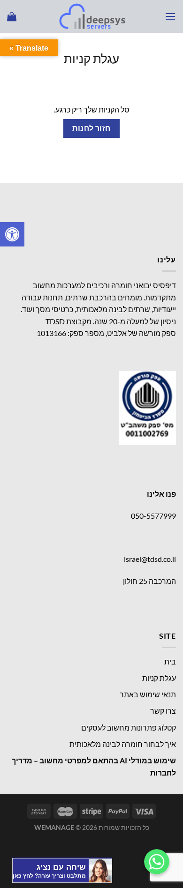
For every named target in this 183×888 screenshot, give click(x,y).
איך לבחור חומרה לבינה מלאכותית (122, 743)
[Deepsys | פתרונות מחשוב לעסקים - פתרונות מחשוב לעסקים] (91, 16)
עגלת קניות (91, 59)
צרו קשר (163, 710)
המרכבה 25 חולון (149, 580)
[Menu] (170, 16)
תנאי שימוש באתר (148, 694)
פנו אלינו (161, 493)
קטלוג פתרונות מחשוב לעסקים (128, 727)
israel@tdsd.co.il (150, 558)
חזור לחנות (91, 128)
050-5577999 (153, 515)
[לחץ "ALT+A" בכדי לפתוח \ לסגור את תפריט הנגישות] (12, 234)
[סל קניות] (11, 16)
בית (170, 661)
